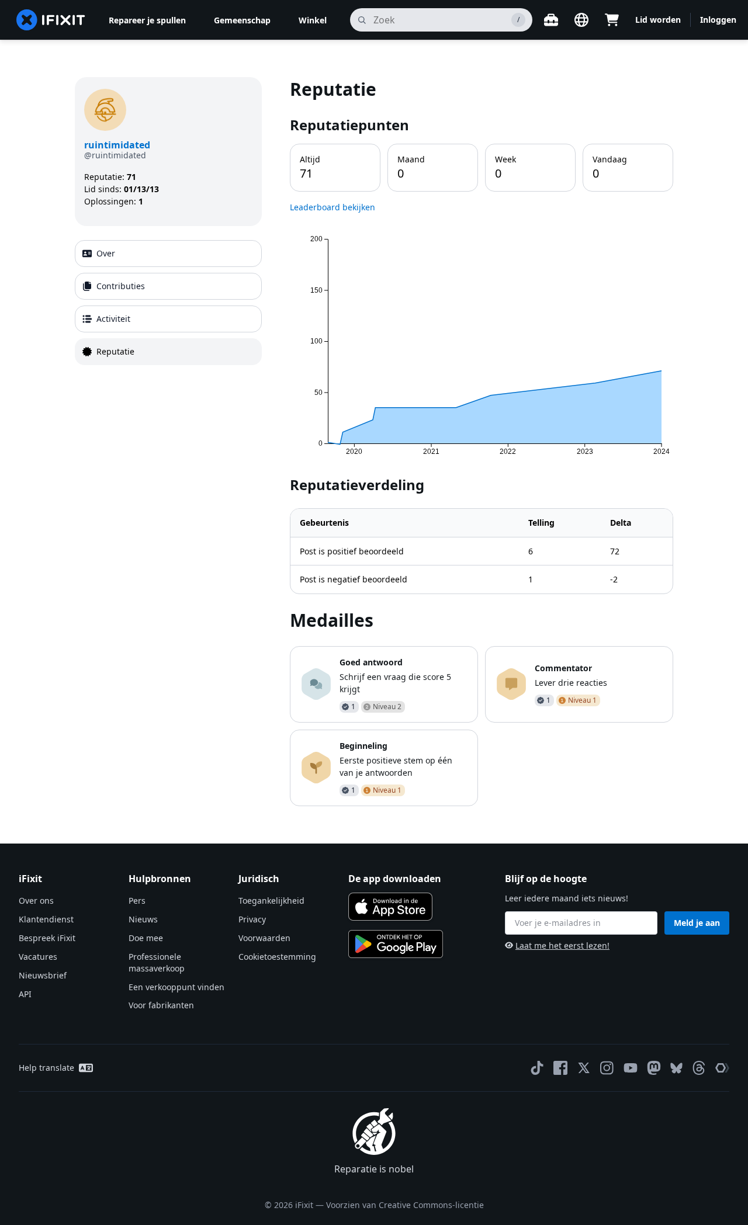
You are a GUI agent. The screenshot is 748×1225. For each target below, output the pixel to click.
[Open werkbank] (551, 20)
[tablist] (168, 302)
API (25, 994)
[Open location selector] (581, 20)
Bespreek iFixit (47, 937)
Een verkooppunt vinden (176, 987)
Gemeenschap (242, 20)
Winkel (313, 20)
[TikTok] (537, 1068)
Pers (137, 900)
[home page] (50, 19)
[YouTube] (631, 1068)
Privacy (252, 919)
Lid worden (658, 19)
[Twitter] (584, 1068)
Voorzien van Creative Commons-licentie (405, 1204)
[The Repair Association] (722, 1068)
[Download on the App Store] (390, 907)
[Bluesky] (676, 1068)
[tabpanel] (481, 441)
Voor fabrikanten (161, 1005)
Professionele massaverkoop (157, 962)
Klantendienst (46, 919)
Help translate (46, 1067)
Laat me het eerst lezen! (562, 945)
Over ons (36, 900)
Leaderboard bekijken (332, 207)
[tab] (168, 253)
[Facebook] (560, 1068)
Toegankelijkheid (271, 900)
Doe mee (146, 937)
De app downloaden (394, 878)
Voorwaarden (264, 937)
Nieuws (143, 919)
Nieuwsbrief (43, 975)
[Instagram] (607, 1068)
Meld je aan (697, 922)
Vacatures (38, 956)
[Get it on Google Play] (395, 944)
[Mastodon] (654, 1068)
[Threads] (699, 1068)
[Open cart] (612, 20)
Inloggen (718, 19)
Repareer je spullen (147, 20)
